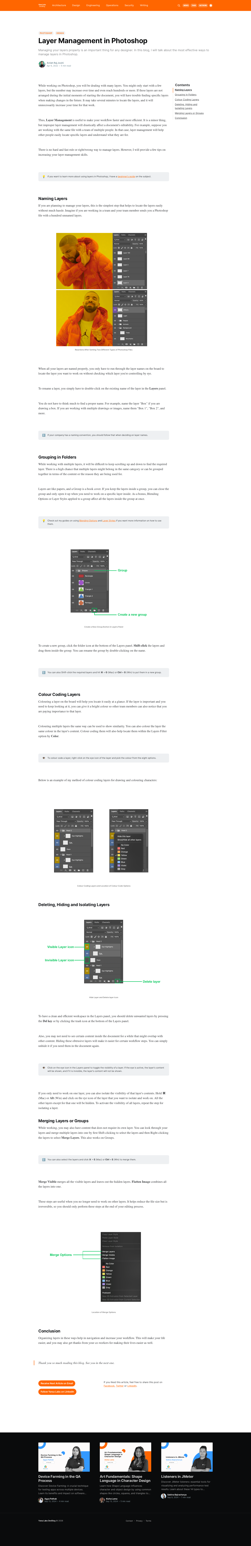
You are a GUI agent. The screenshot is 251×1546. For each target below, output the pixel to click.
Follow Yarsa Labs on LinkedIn (57, 1391)
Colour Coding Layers (187, 99)
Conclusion (181, 117)
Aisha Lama (111, 1498)
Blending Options (88, 520)
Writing (144, 5)
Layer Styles (108, 520)
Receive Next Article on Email (57, 1383)
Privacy (139, 1521)
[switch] (211, 5)
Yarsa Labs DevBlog (46, 1520)
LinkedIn (132, 1385)
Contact (129, 1521)
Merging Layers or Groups (189, 113)
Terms (148, 1521)
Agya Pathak (50, 1498)
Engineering (93, 5)
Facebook (109, 1385)
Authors (203, 5)
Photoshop (46, 33)
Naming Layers (183, 89)
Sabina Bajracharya (177, 1494)
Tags (194, 5)
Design (76, 5)
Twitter (120, 1385)
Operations (112, 5)
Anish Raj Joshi (55, 62)
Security (129, 5)
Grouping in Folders (185, 94)
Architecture (59, 5)
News (186, 5)
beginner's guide (126, 176)
